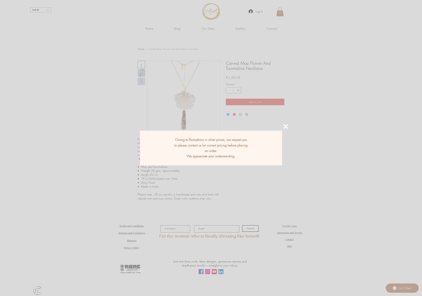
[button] (285, 126)
